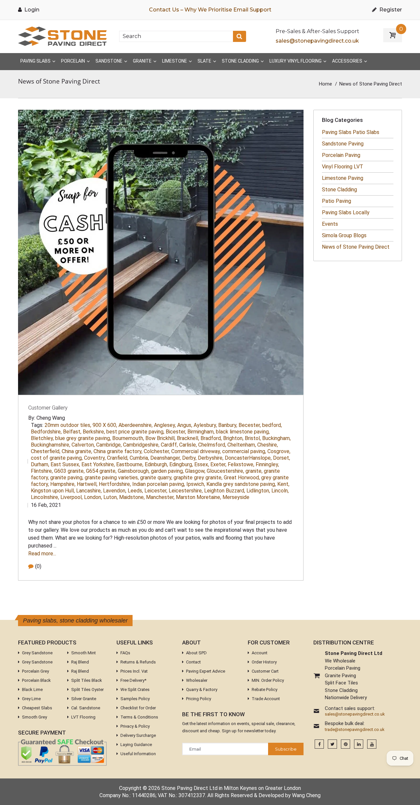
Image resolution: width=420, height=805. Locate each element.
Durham (40, 464)
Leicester (155, 491)
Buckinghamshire (50, 445)
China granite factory (118, 451)
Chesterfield (45, 451)
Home (325, 84)
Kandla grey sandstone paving (241, 484)
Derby (189, 458)
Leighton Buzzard (224, 491)
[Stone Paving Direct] (62, 36)
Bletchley (42, 438)
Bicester (176, 432)
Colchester (157, 451)
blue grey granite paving (83, 438)
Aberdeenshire (135, 425)
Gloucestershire (225, 471)
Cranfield (117, 458)
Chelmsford (212, 445)
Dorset (281, 458)
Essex (201, 464)
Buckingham (276, 438)
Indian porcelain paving (158, 484)
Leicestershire (186, 491)
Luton (110, 497)
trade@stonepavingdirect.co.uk (355, 729)
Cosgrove (278, 451)
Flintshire (42, 471)
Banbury (227, 425)
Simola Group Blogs (344, 235)
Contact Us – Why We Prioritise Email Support (210, 10)
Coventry (95, 458)
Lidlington (258, 491)
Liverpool (71, 497)
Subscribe (286, 749)
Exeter (218, 464)
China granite (77, 451)
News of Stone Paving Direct (355, 247)
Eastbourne (129, 464)
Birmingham (201, 432)
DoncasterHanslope (248, 458)
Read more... (42, 553)
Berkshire (94, 432)
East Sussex (65, 464)
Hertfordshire (115, 484)
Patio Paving (336, 201)
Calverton (83, 445)
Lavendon (114, 491)
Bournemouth (128, 438)
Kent (283, 484)
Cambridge (109, 445)
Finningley (267, 464)
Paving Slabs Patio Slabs (350, 132)
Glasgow (195, 471)
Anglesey (165, 425)
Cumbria (139, 458)
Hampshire (62, 484)
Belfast (72, 432)
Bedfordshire (46, 432)
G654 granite (101, 471)
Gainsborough (134, 471)
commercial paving (244, 451)
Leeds (135, 491)
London (93, 497)
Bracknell (188, 438)
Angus (184, 425)
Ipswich (195, 484)
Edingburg (181, 464)
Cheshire (267, 445)
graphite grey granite (198, 477)
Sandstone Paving (343, 144)
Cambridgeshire (141, 445)
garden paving (167, 471)
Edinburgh (156, 464)
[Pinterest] (345, 744)
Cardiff (169, 445)
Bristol (253, 438)
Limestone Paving (342, 178)
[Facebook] (319, 744)
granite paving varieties (112, 477)
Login (31, 10)
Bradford (211, 438)
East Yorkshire (98, 464)
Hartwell (87, 484)
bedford (272, 425)
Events (330, 224)
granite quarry (156, 477)
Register (390, 10)
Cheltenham (241, 445)
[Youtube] (372, 744)
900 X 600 (105, 425)
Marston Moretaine (198, 497)
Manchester (160, 497)
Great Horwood (242, 477)
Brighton (233, 438)
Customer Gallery (48, 408)
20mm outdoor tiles (68, 425)
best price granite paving (135, 432)
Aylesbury (205, 425)
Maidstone (132, 497)
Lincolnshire (45, 497)
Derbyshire (210, 458)
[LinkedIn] (359, 744)
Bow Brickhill (160, 438)
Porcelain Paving (341, 155)
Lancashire (89, 491)
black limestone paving (243, 432)
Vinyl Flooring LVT (342, 166)
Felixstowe (241, 464)
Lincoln (280, 491)
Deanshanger (165, 458)
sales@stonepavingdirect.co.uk (317, 41)
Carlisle (188, 445)
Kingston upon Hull (53, 491)
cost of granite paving (57, 458)
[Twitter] (332, 744)
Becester (250, 425)
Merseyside (235, 497)
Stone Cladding (339, 189)
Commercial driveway (196, 451)
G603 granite (69, 471)
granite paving (66, 477)
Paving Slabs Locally (345, 212)
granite (253, 471)
